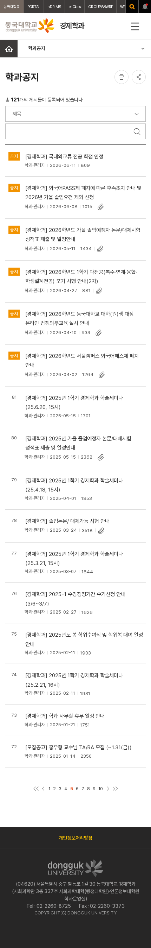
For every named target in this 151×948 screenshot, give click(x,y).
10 (100, 788)
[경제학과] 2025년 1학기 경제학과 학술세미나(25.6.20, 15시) (74, 402)
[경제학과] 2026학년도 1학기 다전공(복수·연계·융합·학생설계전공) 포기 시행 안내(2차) (81, 276)
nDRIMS (54, 6)
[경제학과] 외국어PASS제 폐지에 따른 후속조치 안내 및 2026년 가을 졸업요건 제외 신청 (83, 192)
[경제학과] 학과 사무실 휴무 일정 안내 (65, 716)
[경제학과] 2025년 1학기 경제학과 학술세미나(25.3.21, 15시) (74, 558)
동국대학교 (12, 6)
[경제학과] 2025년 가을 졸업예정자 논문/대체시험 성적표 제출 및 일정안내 (78, 443)
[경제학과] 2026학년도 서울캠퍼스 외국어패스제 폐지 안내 (82, 360)
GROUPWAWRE (100, 6)
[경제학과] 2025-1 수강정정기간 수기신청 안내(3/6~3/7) (75, 599)
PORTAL (33, 6)
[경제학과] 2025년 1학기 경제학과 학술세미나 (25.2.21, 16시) (74, 680)
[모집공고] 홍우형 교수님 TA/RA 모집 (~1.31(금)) (78, 747)
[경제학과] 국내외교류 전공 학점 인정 (64, 156)
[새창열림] (132, 6)
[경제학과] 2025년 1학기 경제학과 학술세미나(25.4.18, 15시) (74, 485)
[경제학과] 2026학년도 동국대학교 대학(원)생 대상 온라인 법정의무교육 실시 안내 (79, 318)
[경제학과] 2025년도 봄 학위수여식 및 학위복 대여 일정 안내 (84, 639)
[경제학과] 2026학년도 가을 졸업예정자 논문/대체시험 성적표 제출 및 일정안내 (82, 234)
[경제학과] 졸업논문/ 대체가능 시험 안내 (67, 521)
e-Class (74, 6)
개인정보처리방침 (75, 838)
